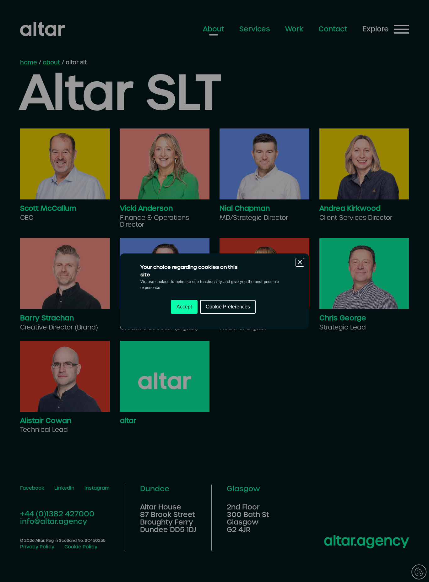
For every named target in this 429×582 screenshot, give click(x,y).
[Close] (300, 262)
